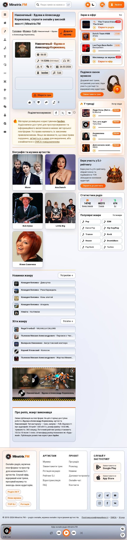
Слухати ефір (105, 61)
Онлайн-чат (75, 480)
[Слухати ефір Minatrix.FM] (94, 27)
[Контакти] (5, 132)
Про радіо (74, 461)
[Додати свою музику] (5, 48)
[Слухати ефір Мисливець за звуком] (94, 61)
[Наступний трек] (73, 533)
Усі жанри (117, 215)
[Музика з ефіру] (5, 56)
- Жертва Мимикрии (48, 357)
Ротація (25, 504)
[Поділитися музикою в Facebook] (56, 113)
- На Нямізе (30, 312)
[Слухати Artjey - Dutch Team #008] (94, 39)
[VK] (115, 503)
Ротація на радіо (51, 471)
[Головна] (5, 23)
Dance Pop (90, 228)
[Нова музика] (5, 31)
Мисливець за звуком (104, 57)
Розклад (73, 466)
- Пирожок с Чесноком (49, 336)
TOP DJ (11, 504)
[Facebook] (107, 503)
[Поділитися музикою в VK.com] (69, 113)
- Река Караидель (38, 290)
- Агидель (35, 304)
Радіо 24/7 (13, 492)
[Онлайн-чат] (5, 106)
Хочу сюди (117, 104)
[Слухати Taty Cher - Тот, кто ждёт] (94, 127)
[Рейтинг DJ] (5, 39)
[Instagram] (99, 503)
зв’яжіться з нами (39, 138)
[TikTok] (99, 495)
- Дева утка (35, 282)
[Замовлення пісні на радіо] (5, 123)
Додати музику (68, 33)
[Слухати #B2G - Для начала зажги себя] (94, 150)
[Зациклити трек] (52, 533)
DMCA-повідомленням (47, 141)
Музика (27, 31)
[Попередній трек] (59, 533)
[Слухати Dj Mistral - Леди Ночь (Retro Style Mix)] (94, 115)
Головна (16, 31)
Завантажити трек (92, 94)
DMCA (113, 517)
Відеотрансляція (51, 480)
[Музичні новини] (5, 98)
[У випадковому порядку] (80, 533)
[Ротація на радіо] (5, 73)
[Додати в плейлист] (54, 102)
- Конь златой (37, 297)
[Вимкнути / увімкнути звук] (122, 528)
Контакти (74, 485)
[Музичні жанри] (5, 81)
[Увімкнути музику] (66, 532)
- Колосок (35, 350)
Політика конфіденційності (95, 517)
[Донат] (5, 115)
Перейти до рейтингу (93, 186)
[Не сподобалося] (38, 102)
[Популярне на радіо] (5, 64)
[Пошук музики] (68, 5)
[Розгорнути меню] (5, 14)
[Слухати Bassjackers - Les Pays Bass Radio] (94, 50)
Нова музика (14, 498)
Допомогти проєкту (79, 475)
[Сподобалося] (29, 102)
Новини (73, 471)
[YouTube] (115, 495)
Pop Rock (89, 247)
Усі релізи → (66, 275)
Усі (120, 15)
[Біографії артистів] (5, 90)
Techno (110, 247)
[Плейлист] (122, 535)
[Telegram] (107, 495)
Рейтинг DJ (49, 475)
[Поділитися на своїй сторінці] (46, 102)
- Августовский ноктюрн (44, 343)
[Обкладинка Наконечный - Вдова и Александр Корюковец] (23, 50)
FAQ (45, 485)
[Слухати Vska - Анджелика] (94, 139)
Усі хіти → (68, 321)
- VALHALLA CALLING (38, 328)
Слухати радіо (106, 27)
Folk (34, 31)
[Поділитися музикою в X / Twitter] (62, 113)
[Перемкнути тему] (90, 4)
